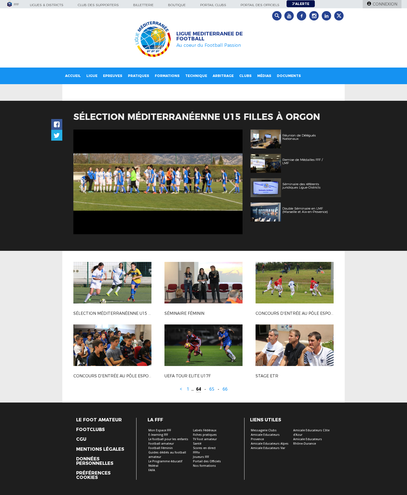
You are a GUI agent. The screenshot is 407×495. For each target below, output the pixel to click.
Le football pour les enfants (168, 439)
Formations (167, 76)
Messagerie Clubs (264, 430)
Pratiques (138, 76)
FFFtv (196, 452)
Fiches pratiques (205, 435)
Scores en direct (204, 448)
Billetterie (143, 4)
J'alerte (300, 4)
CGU (81, 439)
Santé (197, 443)
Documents (289, 76)
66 (225, 389)
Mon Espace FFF (159, 430)
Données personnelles (94, 461)
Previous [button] (82, 182)
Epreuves (112, 76)
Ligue (91, 76)
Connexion (385, 4)
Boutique (177, 4)
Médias (264, 76)
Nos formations (204, 466)
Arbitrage (223, 76)
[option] (158, 182)
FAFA (151, 470)
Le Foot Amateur (99, 420)
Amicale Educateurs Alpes (269, 443)
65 (211, 389)
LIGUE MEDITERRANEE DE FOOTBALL (209, 36)
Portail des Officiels (207, 461)
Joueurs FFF (201, 457)
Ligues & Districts (46, 4)
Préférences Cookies (93, 475)
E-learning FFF (158, 435)
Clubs (245, 76)
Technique (196, 76)
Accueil (73, 76)
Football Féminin (160, 448)
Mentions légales (100, 449)
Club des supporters (98, 4)
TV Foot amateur (205, 439)
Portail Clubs (213, 4)
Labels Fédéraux (205, 430)
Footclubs (90, 429)
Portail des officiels (260, 4)
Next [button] (232, 182)
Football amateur (161, 443)
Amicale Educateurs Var (268, 448)
